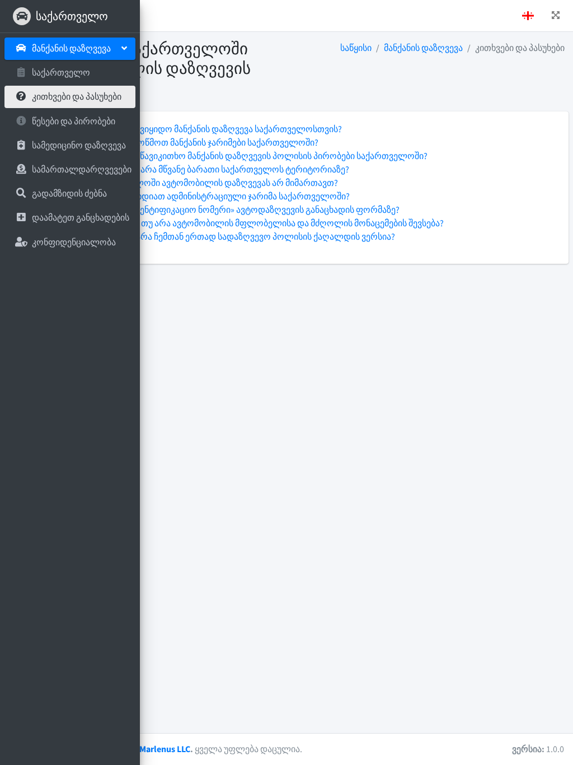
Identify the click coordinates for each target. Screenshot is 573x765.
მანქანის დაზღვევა (423, 48)
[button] (556, 15)
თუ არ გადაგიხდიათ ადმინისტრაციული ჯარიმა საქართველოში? (214, 196)
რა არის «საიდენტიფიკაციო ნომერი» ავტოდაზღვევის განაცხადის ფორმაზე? (239, 210)
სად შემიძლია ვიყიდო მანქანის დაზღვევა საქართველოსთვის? (210, 129)
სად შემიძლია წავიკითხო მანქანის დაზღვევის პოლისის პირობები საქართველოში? (253, 156)
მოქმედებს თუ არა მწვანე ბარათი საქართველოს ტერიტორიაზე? (214, 170)
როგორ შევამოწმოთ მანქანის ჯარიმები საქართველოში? (198, 143)
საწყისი (356, 48)
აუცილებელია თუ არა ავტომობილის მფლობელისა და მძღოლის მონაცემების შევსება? (261, 223)
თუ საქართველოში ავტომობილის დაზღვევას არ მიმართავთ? (208, 183)
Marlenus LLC (164, 749)
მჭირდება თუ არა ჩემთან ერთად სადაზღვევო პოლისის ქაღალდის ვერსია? (237, 237)
